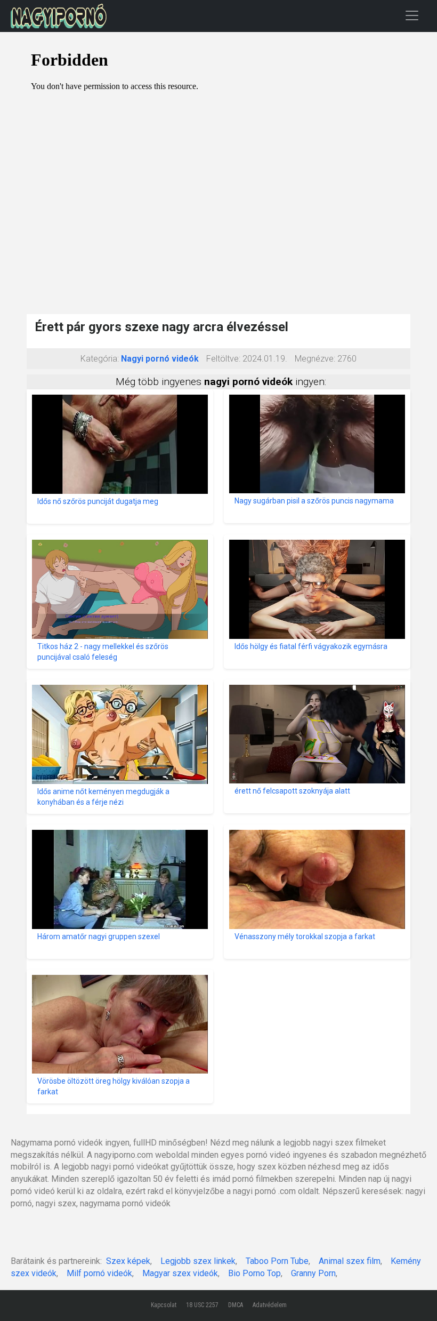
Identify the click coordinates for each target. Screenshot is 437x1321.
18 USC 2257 (202, 1305)
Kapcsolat (163, 1305)
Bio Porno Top (254, 1273)
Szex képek (128, 1261)
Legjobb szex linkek (198, 1261)
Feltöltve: (223, 359)
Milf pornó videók (99, 1273)
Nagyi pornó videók (160, 359)
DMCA (235, 1305)
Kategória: (99, 359)
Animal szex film (350, 1261)
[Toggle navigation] (412, 15)
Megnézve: (315, 359)
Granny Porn (313, 1273)
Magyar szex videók (180, 1273)
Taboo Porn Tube (277, 1261)
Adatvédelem (270, 1305)
